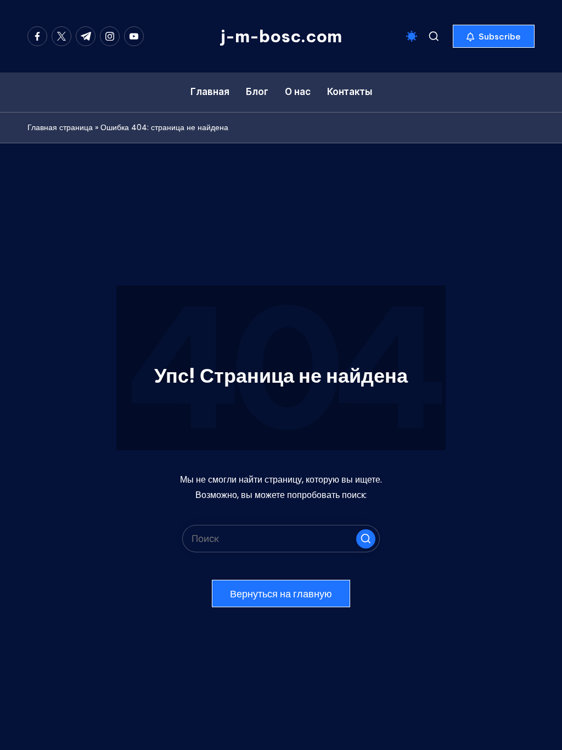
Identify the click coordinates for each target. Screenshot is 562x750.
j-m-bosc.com (281, 36)
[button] (494, 36)
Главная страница (60, 127)
